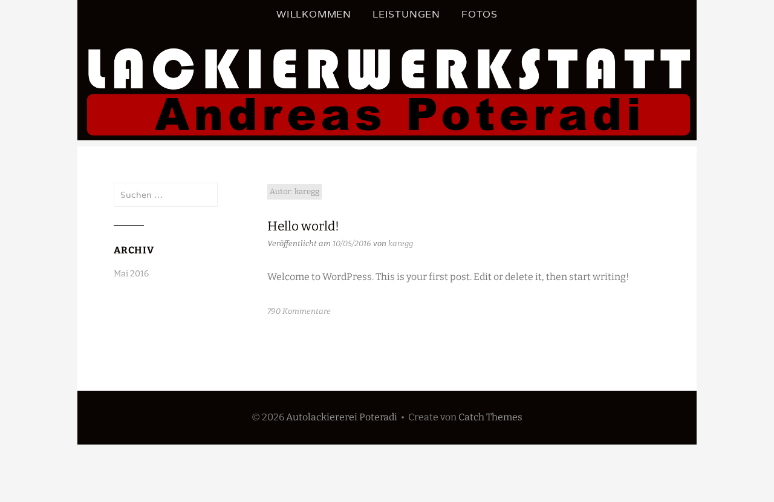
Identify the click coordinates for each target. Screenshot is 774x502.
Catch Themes (490, 417)
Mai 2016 (131, 274)
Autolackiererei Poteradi (341, 417)
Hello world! (303, 226)
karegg (400, 243)
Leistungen (406, 14)
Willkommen (313, 14)
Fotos (479, 14)
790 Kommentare (299, 311)
